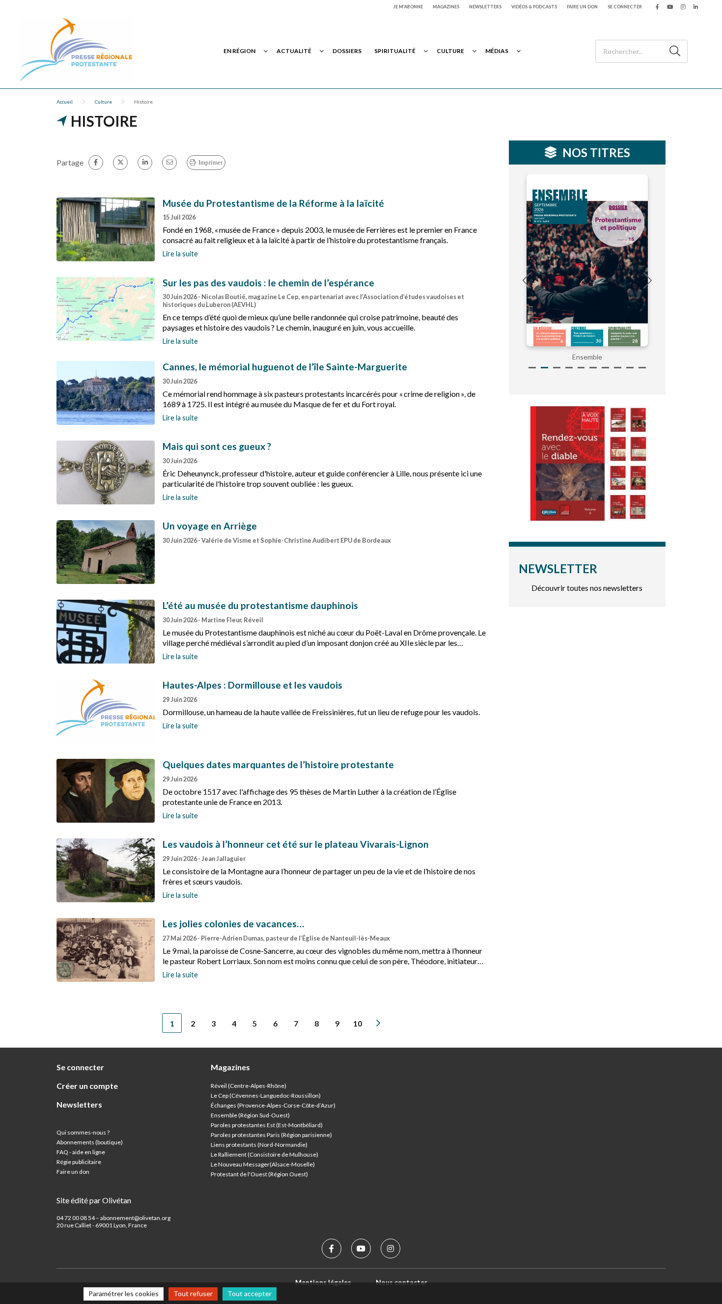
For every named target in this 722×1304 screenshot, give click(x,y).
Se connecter (625, 6)
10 (357, 1023)
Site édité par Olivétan (93, 1200)
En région (239, 51)
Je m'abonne (408, 6)
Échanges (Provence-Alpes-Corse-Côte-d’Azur (272, 1105)
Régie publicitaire (78, 1161)
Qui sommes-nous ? (83, 1132)
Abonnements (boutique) (89, 1142)
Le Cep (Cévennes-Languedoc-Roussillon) (266, 1095)
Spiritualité (395, 51)
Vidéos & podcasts (534, 6)
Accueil (64, 102)
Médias (496, 51)
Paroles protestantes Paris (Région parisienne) (271, 1134)
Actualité (294, 51)
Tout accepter (249, 1293)
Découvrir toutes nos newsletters (586, 587)
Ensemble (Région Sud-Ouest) (250, 1115)
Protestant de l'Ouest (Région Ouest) (259, 1174)
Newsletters (485, 6)
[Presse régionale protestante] (76, 50)
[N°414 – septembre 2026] (587, 260)
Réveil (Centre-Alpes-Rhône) (248, 1085)
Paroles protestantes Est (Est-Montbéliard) (267, 1125)
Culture (450, 51)
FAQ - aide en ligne (80, 1152)
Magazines (446, 6)
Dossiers (347, 51)
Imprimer (210, 162)
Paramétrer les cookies (123, 1293)
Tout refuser (193, 1293)
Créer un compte (87, 1085)
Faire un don (582, 6)
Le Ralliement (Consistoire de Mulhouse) (264, 1154)
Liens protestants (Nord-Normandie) (259, 1144)
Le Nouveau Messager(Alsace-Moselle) (263, 1164)
